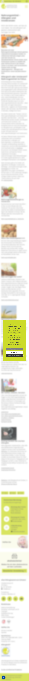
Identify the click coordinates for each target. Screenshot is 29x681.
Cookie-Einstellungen (14, 334)
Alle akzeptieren (14, 349)
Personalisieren (14, 352)
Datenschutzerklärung (14, 344)
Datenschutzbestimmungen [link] (15, 356)
